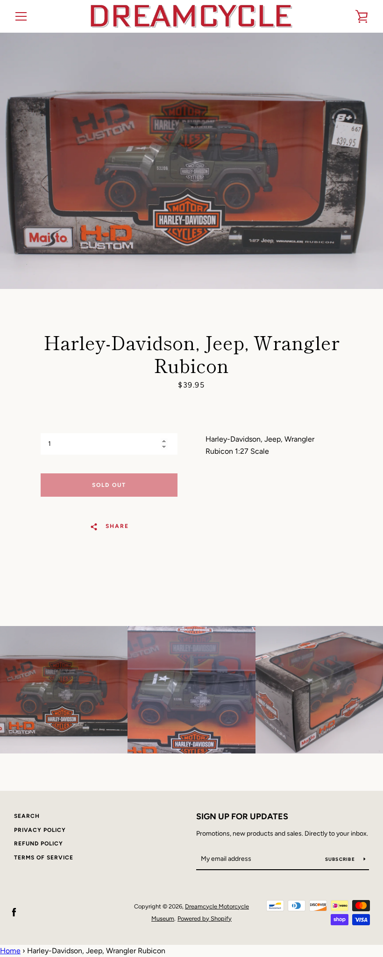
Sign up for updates (242, 816)
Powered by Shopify (204, 918)
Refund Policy (38, 843)
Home (10, 950)
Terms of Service (43, 857)
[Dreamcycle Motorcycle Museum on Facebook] (14, 912)
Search (27, 816)
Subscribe (341, 859)
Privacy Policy (40, 830)
